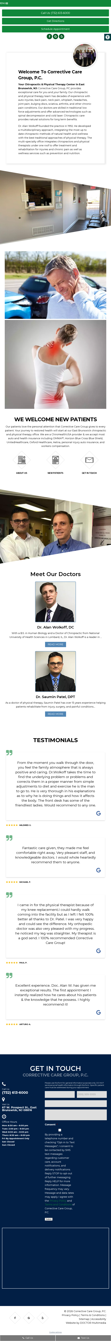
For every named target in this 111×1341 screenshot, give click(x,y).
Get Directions (55, 21)
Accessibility (98, 1319)
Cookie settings (55, 1332)
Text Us (84, 1338)
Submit (48, 1219)
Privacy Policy (58, 1200)
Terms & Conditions (93, 1315)
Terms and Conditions (58, 1204)
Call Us (29, 1338)
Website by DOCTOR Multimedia (86, 1323)
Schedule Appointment (55, 29)
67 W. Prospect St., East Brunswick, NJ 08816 (19, 1108)
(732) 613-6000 (15, 1092)
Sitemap (84, 1319)
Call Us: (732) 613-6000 (55, 13)
